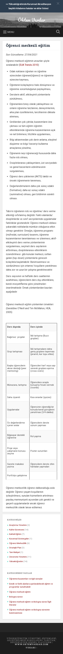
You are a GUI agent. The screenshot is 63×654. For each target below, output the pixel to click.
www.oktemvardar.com (31, 644)
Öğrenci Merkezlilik (17, 543)
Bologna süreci (16, 596)
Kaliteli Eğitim (15, 534)
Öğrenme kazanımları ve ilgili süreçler (26, 578)
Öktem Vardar (31, 20)
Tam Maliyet (14, 552)
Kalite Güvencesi (16, 529)
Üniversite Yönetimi (18, 557)
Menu (10, 32)
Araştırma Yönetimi (18, 525)
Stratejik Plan (15, 547)
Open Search (57, 31)
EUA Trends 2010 (29, 64)
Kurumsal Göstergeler (19, 538)
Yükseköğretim (16, 561)
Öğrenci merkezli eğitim (28, 45)
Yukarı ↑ (31, 647)
